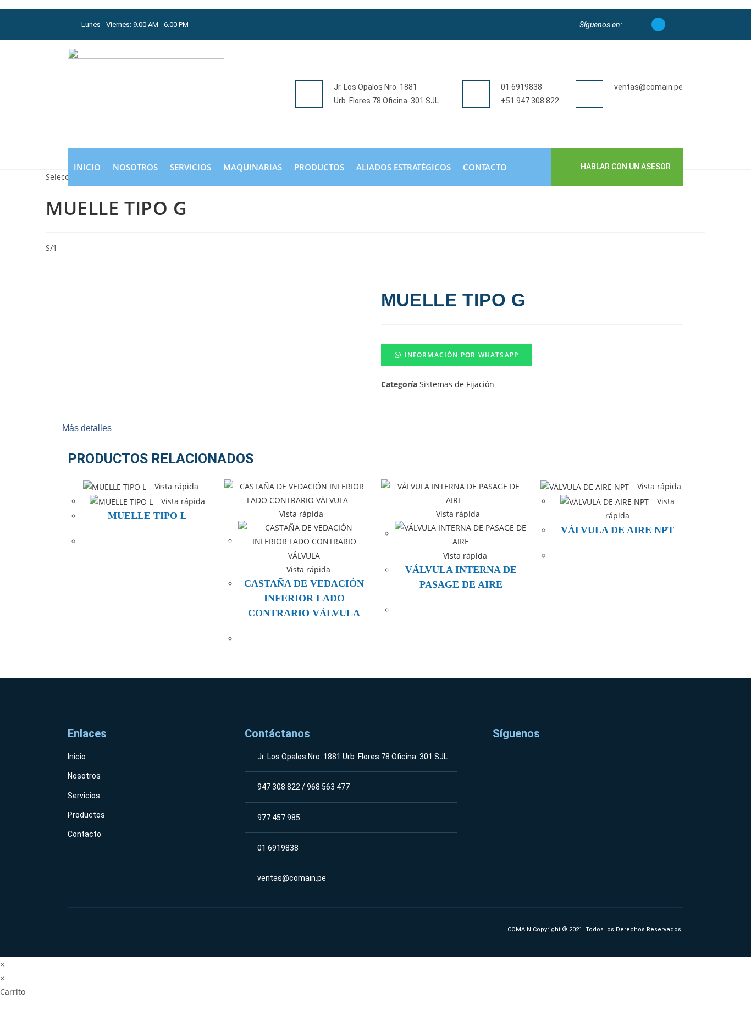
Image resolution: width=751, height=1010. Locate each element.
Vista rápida (175, 486)
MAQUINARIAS (252, 167)
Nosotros (135, 167)
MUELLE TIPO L (147, 515)
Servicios (190, 167)
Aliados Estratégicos (403, 167)
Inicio (87, 167)
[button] (532, 355)
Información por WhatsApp (462, 355)
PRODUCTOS (319, 167)
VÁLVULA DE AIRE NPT (617, 530)
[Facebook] (658, 24)
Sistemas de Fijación (456, 384)
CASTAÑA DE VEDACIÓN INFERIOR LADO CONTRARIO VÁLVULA (304, 598)
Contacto (485, 167)
